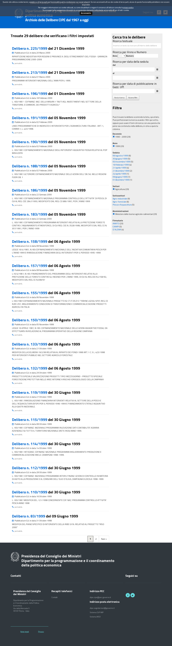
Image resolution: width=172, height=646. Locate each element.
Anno (115, 55)
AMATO (116, 223)
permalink (18, 63)
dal (114, 65)
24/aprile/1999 (119, 173)
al (113, 73)
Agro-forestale (119, 201)
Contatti (54, 597)
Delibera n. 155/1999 (30, 293)
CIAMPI (116, 226)
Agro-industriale (120, 198)
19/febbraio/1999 (121, 164)
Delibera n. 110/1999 (30, 492)
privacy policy (128, 7)
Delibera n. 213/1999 (30, 72)
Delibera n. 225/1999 (30, 48)
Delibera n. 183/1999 (30, 214)
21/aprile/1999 (119, 167)
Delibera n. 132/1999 (30, 368)
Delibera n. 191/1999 (30, 118)
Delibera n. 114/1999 (30, 444)
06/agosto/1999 (120, 155)
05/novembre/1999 (121, 161)
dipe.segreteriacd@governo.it (102, 608)
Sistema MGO (95, 616)
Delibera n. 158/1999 (30, 241)
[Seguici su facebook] (128, 595)
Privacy (41, 631)
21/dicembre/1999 (121, 170)
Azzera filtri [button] (132, 97)
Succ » (104, 539)
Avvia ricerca (119, 97)
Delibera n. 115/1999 (30, 419)
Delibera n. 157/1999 (30, 265)
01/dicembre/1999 (121, 179)
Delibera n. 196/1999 (30, 93)
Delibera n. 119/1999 (30, 392)
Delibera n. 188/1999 (30, 166)
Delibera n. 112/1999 (30, 468)
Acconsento (86, 13)
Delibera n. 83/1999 (29, 516)
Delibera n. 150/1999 (30, 320)
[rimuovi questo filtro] (114, 136)
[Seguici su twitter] (132, 595)
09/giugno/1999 (120, 176)
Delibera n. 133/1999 (30, 344)
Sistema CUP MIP (96, 612)
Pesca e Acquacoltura (122, 204)
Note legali (24, 631)
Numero (130, 55)
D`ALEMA (117, 229)
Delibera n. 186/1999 (30, 190)
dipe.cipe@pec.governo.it (100, 597)
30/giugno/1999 (120, 158)
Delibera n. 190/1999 (30, 142)
